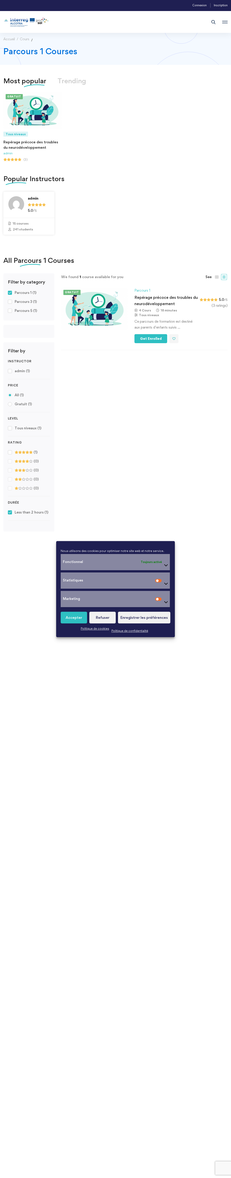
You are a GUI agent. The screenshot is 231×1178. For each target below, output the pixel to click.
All (19, 395)
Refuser (102, 617)
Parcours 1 (25, 293)
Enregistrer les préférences (144, 617)
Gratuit (23, 404)
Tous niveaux (28, 428)
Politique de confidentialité (129, 631)
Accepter (74, 617)
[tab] (71, 81)
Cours (24, 39)
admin (8, 153)
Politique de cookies (95, 628)
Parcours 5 (26, 311)
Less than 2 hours (31, 512)
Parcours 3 (26, 302)
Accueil (9, 39)
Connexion (199, 5)
